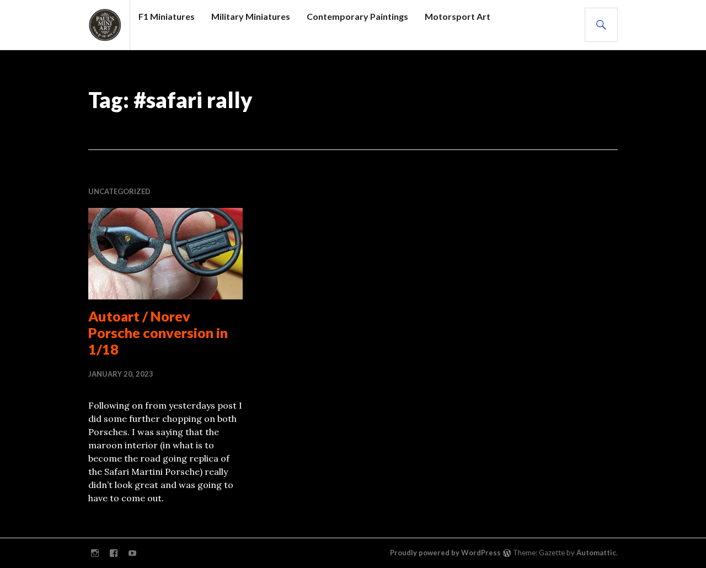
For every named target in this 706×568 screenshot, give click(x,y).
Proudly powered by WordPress (445, 552)
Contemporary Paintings (357, 16)
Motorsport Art (457, 16)
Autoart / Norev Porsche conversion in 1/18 (158, 332)
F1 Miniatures (166, 16)
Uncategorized (119, 191)
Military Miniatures (250, 16)
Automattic (596, 552)
